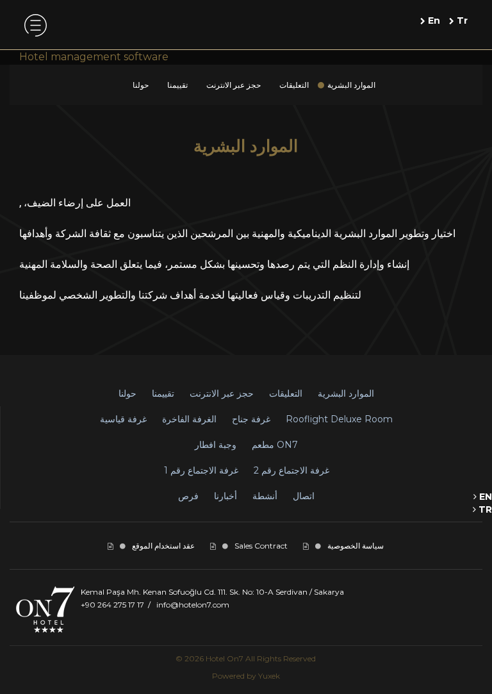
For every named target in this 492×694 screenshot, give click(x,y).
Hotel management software (93, 57)
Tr (461, 20)
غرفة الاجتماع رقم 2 (291, 470)
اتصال (304, 496)
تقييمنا (177, 85)
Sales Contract (261, 545)
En (432, 20)
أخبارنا (225, 496)
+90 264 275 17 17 (112, 604)
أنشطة (264, 496)
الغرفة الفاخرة (189, 419)
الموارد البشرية (351, 85)
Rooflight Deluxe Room (339, 419)
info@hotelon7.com (192, 604)
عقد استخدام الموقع (163, 545)
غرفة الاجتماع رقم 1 (201, 470)
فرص (188, 496)
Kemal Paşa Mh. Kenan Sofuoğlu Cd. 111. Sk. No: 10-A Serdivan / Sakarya (212, 592)
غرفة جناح (251, 419)
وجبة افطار (215, 444)
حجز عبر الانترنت (233, 85)
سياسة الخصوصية (355, 545)
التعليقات (294, 85)
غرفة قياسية (123, 419)
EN (484, 496)
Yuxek (269, 676)
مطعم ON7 (275, 444)
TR (484, 509)
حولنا (141, 85)
